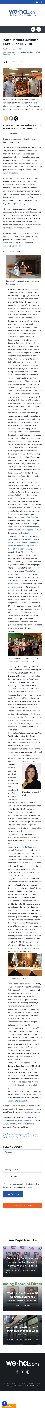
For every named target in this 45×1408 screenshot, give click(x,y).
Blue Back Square (21, 1339)
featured (6, 1136)
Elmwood (33, 52)
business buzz (19, 1134)
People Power (31, 571)
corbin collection (31, 1134)
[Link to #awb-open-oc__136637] (33, 29)
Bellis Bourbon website (24, 530)
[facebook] (33, 2)
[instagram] (41, 2)
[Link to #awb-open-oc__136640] (38, 29)
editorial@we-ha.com (12, 246)
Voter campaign (14, 583)
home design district (17, 1136)
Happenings (25, 1270)
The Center (11, 54)
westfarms (17, 1138)
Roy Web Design (32, 1386)
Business (26, 52)
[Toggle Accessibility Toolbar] (4, 1403)
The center (37, 1136)
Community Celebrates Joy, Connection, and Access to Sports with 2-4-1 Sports (23, 1262)
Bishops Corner (17, 52)
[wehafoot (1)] (22, 1361)
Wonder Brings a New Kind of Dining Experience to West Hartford (22, 1330)
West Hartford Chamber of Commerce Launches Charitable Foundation (22, 1297)
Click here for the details (18, 1101)
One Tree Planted (34, 517)
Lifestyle (33, 1270)
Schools (8, 1272)
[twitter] (37, 2)
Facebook (25, 533)
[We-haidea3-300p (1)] (22, 10)
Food (36, 1339)
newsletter (29, 1136)
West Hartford (8, 1138)
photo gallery (19, 203)
